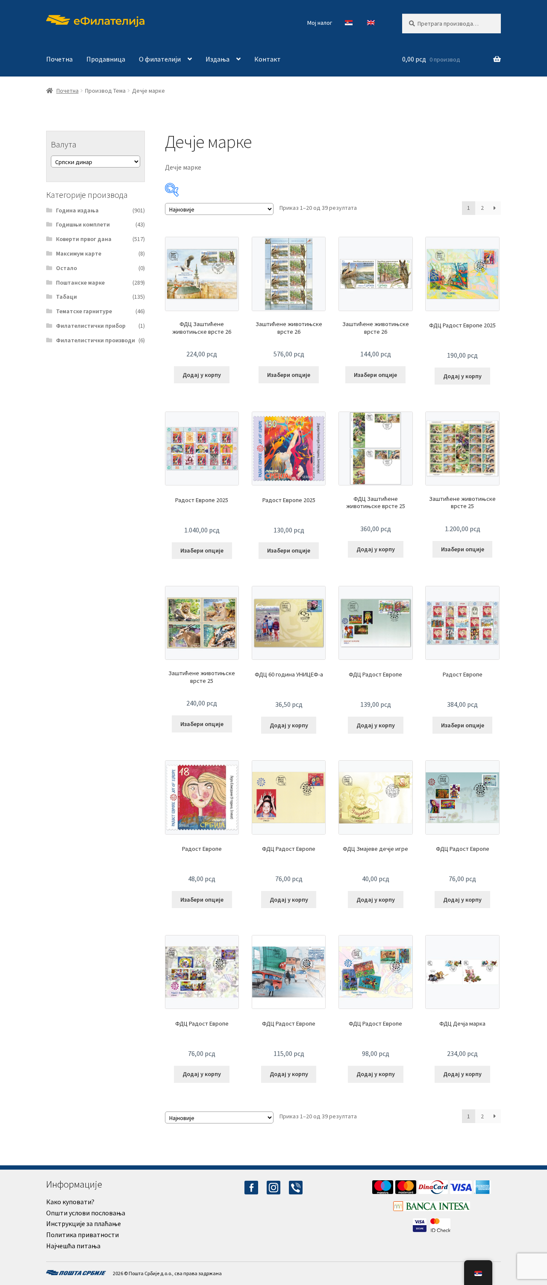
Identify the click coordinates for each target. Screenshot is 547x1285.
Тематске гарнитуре (84, 311)
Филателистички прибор (91, 325)
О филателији (160, 59)
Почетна (59, 59)
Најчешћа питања (73, 1245)
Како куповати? (70, 1201)
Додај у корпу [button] (201, 375)
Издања (217, 59)
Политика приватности (82, 1234)
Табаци (66, 296)
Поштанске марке (80, 282)
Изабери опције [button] (288, 375)
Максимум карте (78, 253)
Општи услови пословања (85, 1213)
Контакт (267, 59)
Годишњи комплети (83, 224)
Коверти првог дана (84, 239)
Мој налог (319, 22)
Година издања (77, 210)
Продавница (105, 59)
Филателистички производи (95, 340)
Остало (66, 268)
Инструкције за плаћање (83, 1223)
